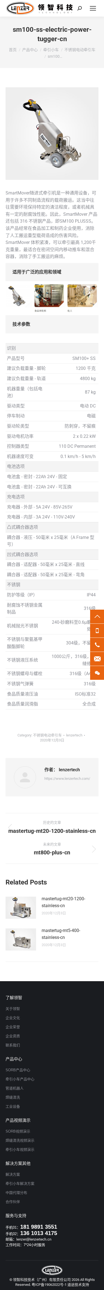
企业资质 (13, 1036)
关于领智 (13, 1009)
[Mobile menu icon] (92, 8)
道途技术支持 (78, 1285)
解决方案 (13, 1174)
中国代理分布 (16, 1193)
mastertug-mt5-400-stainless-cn (61, 934)
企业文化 (13, 1018)
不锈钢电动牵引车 (47, 735)
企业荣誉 (13, 1027)
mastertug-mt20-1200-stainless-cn (63, 902)
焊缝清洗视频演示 (20, 1140)
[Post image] (21, 908)
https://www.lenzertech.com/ (67, 778)
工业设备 (13, 1106)
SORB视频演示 (18, 1131)
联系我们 (13, 1045)
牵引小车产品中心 (20, 1079)
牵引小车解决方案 (20, 1183)
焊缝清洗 (13, 1097)
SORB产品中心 (18, 1070)
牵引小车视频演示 (20, 1149)
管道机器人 (15, 1088)
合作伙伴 (13, 1202)
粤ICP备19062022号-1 (49, 1285)
